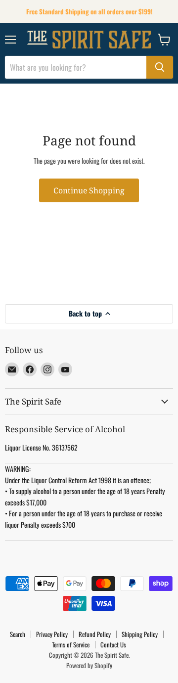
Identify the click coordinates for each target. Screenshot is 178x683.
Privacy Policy (52, 634)
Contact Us (113, 644)
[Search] (159, 67)
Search (17, 634)
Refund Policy (95, 634)
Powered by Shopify (89, 665)
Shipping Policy (140, 634)
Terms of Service (70, 644)
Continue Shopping (89, 190)
